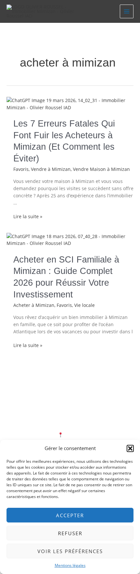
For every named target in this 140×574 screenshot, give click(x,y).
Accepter (70, 515)
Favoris (21, 169)
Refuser (70, 533)
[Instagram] (70, 409)
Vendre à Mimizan (51, 169)
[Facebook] (57, 409)
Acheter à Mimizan (33, 305)
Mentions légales (70, 565)
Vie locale (84, 305)
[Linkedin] (83, 409)
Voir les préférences (70, 551)
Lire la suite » (27, 216)
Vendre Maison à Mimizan (101, 169)
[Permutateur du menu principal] (127, 12)
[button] (130, 448)
